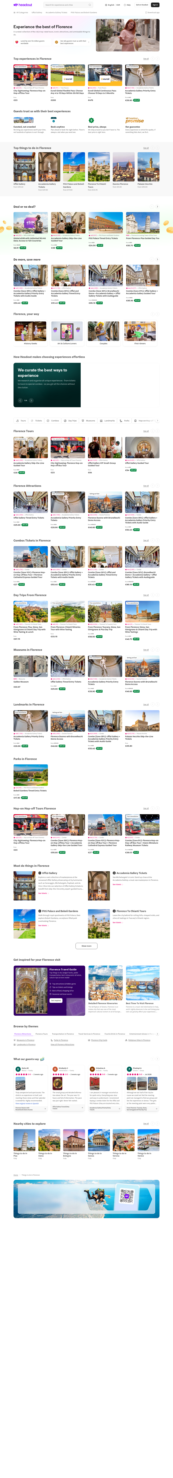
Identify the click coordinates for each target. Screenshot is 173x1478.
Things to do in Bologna (70, 1154)
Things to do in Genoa (95, 1154)
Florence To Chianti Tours (97, 185)
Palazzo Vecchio (145, 183)
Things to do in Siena (45, 1154)
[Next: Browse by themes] (157, 1033)
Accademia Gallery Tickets (47, 185)
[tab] (21, 421)
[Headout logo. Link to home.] (23, 4)
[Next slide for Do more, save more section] (157, 259)
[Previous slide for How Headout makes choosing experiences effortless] (20, 400)
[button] (21, 12)
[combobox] (68, 5)
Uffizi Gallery (19, 183)
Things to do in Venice (144, 1154)
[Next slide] (157, 421)
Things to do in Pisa (20, 1154)
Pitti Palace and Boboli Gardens (73, 185)
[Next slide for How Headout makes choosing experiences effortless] (31, 400)
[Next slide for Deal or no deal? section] (157, 206)
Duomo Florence (120, 183)
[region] (86, 381)
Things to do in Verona (119, 1154)
